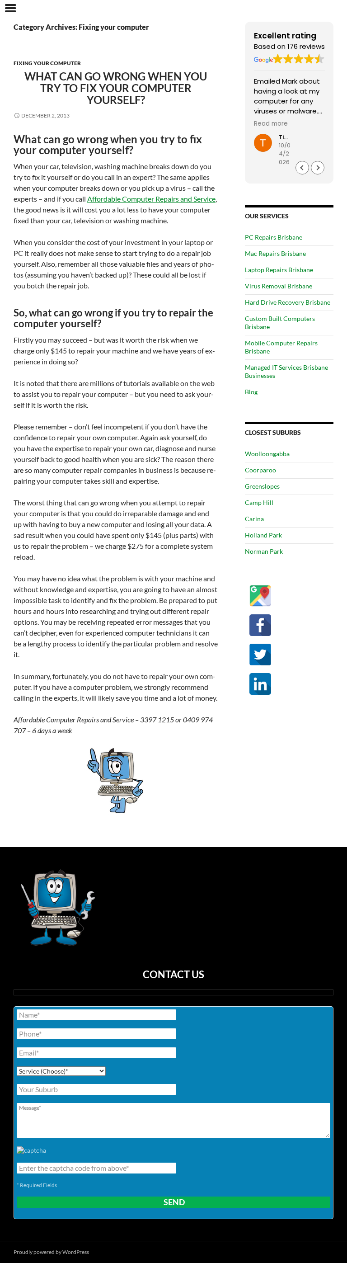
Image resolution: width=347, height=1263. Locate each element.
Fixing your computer (47, 63)
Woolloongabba (267, 453)
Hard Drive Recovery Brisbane (287, 302)
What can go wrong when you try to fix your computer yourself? (115, 88)
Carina (254, 519)
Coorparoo (260, 470)
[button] (317, 167)
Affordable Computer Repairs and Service (151, 198)
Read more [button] (271, 124)
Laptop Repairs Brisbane (279, 269)
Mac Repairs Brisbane (275, 253)
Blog (251, 392)
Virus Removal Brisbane (278, 286)
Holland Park (263, 535)
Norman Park (264, 551)
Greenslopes (262, 486)
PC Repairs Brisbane (273, 237)
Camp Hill (259, 502)
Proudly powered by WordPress (51, 1252)
